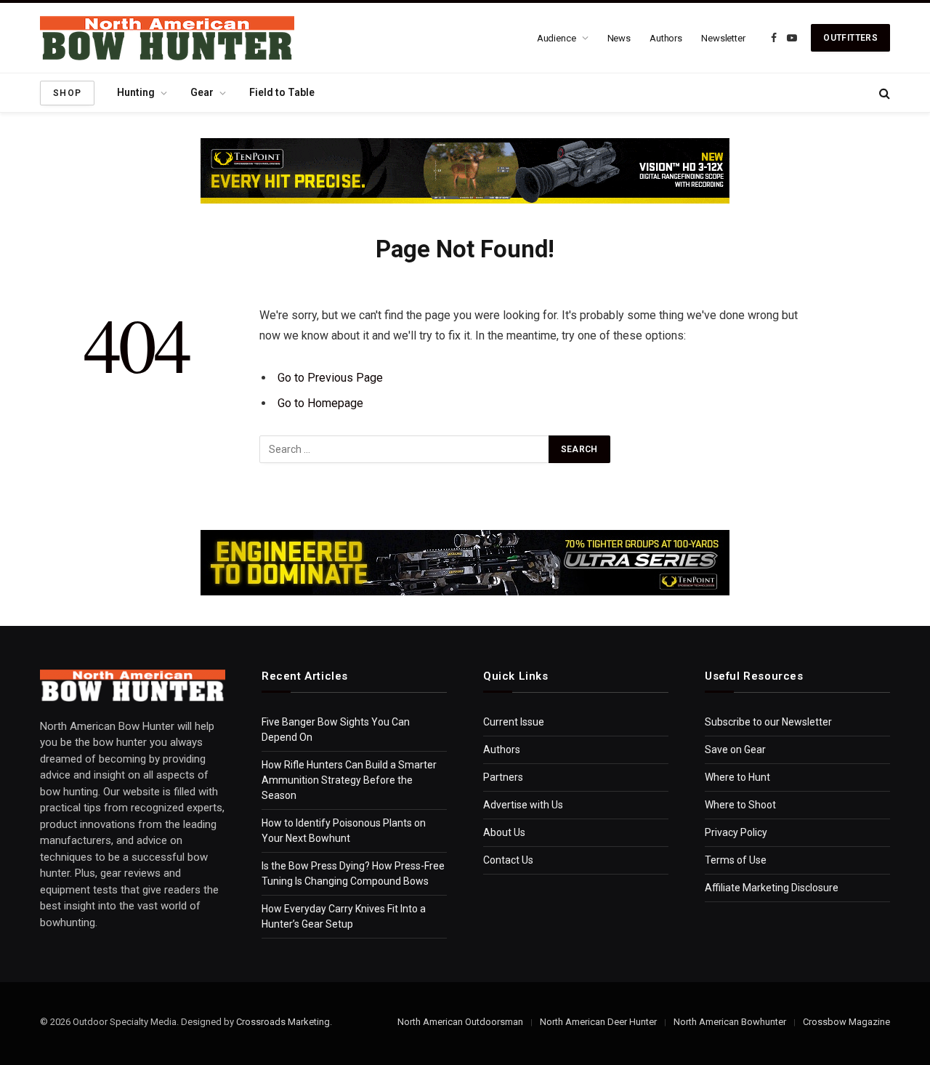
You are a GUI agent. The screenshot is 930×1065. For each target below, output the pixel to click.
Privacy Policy (736, 832)
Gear (202, 92)
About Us (504, 832)
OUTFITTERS (850, 38)
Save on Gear (735, 749)
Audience (556, 38)
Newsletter (723, 38)
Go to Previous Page (330, 378)
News (619, 38)
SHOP (67, 93)
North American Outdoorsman (460, 1021)
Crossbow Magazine (846, 1021)
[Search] (883, 92)
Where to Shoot (740, 805)
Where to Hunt (737, 777)
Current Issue (513, 722)
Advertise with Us (523, 805)
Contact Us (508, 860)
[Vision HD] (465, 171)
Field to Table (282, 92)
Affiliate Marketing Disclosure (771, 887)
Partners (503, 777)
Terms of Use (736, 860)
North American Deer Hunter (598, 1021)
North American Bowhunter (730, 1021)
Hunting (136, 92)
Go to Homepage (320, 403)
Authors (666, 38)
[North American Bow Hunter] (167, 38)
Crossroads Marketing (283, 1021)
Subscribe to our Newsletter (768, 722)
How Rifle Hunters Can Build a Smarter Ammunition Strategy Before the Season (349, 780)
